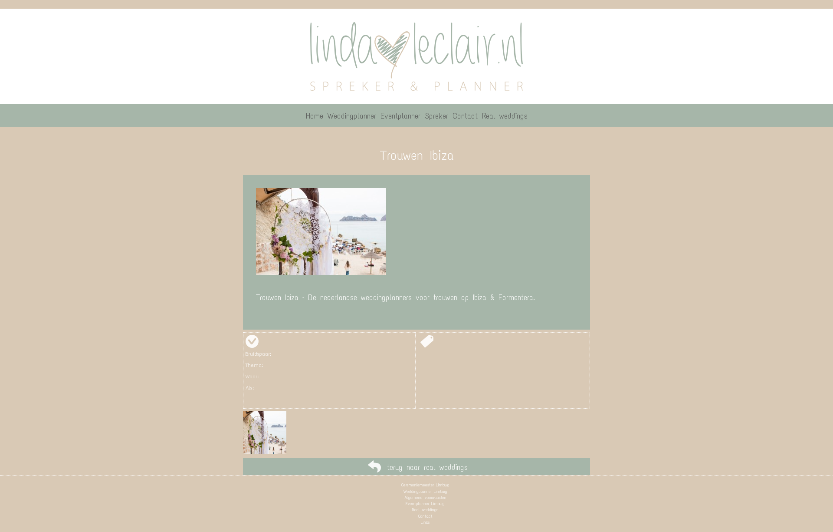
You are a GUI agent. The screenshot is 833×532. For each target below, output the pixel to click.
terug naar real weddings (427, 467)
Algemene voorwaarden (425, 497)
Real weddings (425, 509)
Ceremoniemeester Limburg (425, 485)
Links (425, 522)
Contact (425, 516)
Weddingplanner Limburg (425, 491)
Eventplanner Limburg (425, 503)
